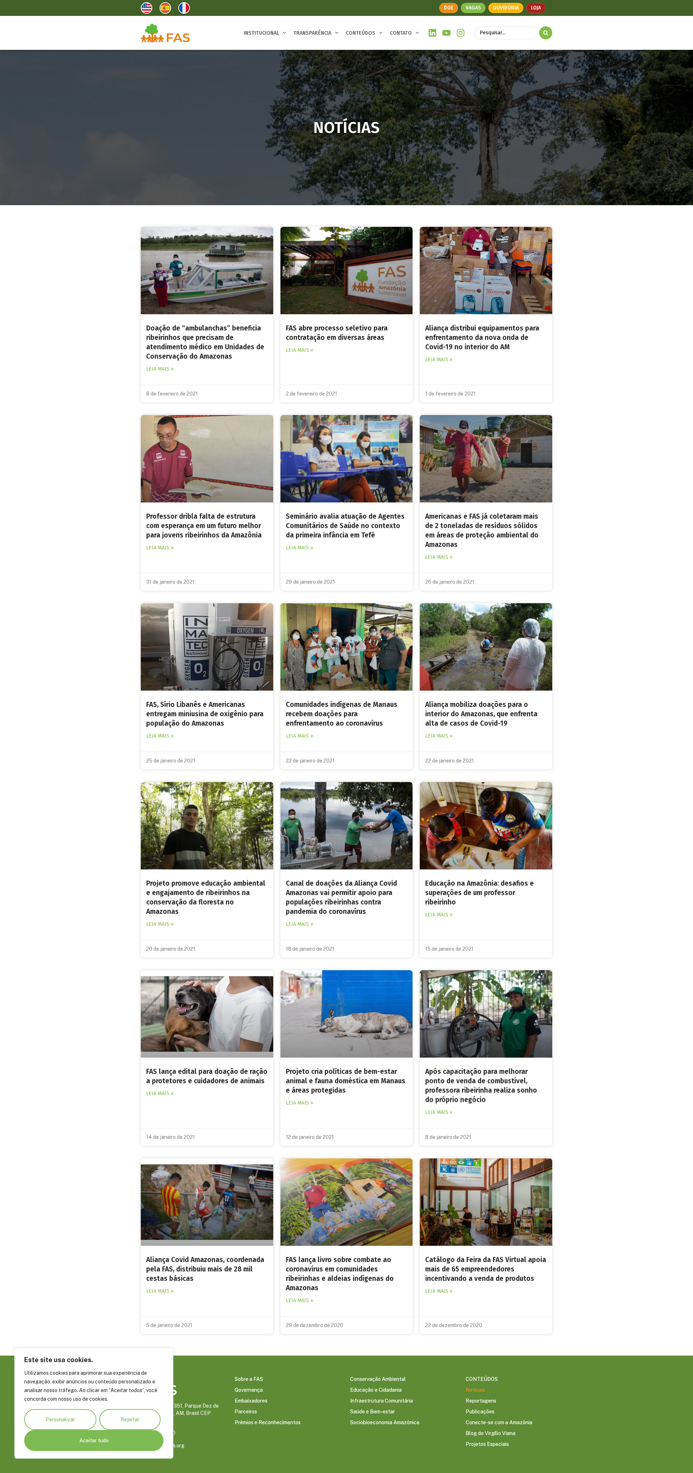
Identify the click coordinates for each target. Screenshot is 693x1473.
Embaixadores (251, 1401)
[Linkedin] (432, 33)
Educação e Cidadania (376, 1390)
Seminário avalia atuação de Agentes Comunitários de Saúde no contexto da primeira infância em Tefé (345, 525)
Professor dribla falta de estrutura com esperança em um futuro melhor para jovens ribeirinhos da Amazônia (204, 525)
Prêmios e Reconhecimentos (268, 1422)
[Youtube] (446, 33)
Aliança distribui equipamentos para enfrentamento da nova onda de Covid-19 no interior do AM (482, 337)
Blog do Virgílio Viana (490, 1433)
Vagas (473, 8)
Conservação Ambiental (378, 1379)
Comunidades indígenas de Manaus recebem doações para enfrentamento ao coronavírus (341, 713)
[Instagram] (460, 33)
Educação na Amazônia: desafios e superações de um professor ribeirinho (479, 892)
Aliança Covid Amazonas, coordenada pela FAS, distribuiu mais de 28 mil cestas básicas (205, 1269)
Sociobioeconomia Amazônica (384, 1422)
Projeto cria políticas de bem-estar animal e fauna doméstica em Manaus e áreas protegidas (345, 1080)
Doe (448, 8)
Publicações (480, 1411)
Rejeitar (130, 1419)
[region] (93, 1403)
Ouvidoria (506, 8)
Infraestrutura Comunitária (381, 1401)
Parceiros (246, 1411)
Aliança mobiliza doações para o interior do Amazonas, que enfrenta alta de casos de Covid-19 (481, 713)
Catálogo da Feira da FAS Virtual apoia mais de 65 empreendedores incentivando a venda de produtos (485, 1269)
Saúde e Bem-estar (372, 1411)
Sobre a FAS (249, 1379)
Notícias (475, 1390)
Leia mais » (160, 369)
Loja (536, 8)
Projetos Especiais (487, 1444)
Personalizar (60, 1419)
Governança (249, 1390)
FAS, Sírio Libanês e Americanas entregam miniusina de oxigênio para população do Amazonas (204, 713)
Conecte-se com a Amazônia (499, 1422)
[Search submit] (545, 32)
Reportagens (481, 1401)
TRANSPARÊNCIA (312, 33)
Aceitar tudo (94, 1440)
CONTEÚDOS (360, 33)
